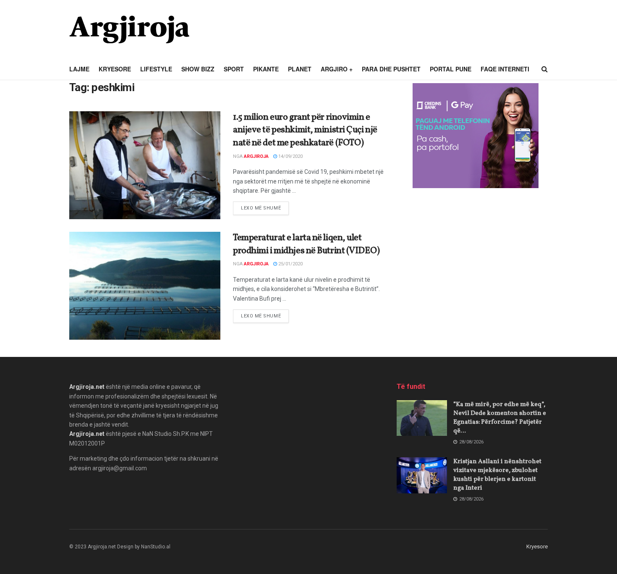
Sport (234, 69)
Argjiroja (256, 156)
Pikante (266, 69)
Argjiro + (337, 69)
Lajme (79, 69)
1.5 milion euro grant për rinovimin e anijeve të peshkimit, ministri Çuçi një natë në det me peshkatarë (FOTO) (305, 130)
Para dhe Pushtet (391, 69)
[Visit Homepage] (129, 29)
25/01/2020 (290, 264)
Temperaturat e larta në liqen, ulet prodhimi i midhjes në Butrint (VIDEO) (306, 244)
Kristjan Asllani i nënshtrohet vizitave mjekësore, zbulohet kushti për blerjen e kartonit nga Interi (497, 475)
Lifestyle (156, 69)
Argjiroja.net (87, 386)
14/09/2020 (290, 156)
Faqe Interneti (505, 69)
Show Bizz (197, 69)
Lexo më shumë (265, 208)
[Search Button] (544, 69)
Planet (299, 69)
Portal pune (450, 69)
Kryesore (115, 69)
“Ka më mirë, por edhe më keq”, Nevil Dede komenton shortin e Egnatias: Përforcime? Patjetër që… (499, 417)
